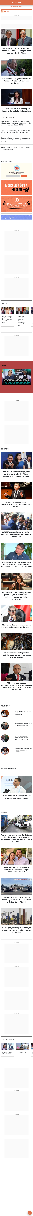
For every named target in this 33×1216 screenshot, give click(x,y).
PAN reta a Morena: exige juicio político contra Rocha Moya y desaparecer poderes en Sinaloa (17, 473)
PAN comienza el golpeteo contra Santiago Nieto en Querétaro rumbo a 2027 (16, 80)
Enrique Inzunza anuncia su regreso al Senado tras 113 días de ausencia (16, 504)
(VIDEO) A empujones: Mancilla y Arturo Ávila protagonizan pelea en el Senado (16, 534)
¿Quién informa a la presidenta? (7, 1053)
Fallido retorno (21, 1052)
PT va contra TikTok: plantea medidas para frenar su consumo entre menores (16, 655)
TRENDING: (6, 11)
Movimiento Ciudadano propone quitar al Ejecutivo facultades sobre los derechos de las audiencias (16, 595)
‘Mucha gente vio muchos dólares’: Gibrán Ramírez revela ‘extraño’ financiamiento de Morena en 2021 (16, 564)
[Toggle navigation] (2, 2)
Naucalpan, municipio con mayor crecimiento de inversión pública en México (16, 929)
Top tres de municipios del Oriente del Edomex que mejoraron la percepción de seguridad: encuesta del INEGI (16, 123)
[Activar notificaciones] (30, 1213)
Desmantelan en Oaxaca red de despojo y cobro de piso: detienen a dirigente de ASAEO (16, 140)
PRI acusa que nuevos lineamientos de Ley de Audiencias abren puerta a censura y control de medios (16, 686)
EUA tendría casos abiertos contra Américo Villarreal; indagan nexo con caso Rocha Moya (16, 50)
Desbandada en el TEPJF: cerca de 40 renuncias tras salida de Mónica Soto (23, 712)
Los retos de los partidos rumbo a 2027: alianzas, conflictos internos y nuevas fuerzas (7, 320)
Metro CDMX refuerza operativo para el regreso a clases (15, 148)
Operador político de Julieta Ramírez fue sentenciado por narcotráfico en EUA (15, 131)
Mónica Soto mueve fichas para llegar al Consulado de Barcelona (16, 109)
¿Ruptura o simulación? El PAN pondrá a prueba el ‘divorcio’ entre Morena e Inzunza (23, 725)
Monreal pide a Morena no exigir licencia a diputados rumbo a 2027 (16, 626)
